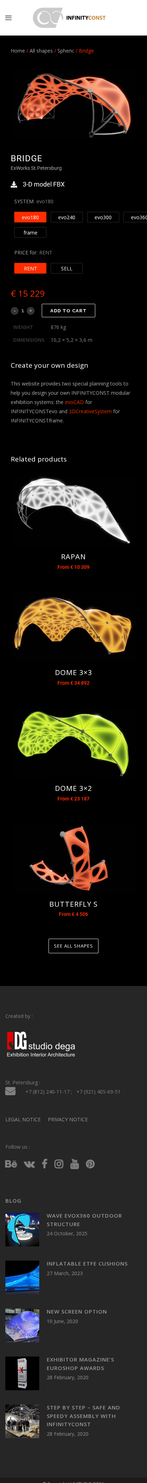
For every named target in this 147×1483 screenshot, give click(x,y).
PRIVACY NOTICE (68, 1119)
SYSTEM (24, 201)
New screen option (77, 1311)
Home (18, 50)
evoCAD (74, 402)
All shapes (41, 50)
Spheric (65, 50)
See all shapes (73, 946)
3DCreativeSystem (90, 411)
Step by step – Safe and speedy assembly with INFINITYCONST (83, 1416)
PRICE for (25, 252)
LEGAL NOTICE (23, 1119)
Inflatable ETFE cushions (87, 1263)
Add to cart (68, 310)
